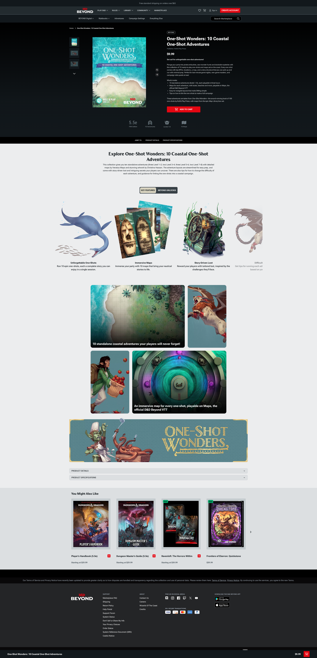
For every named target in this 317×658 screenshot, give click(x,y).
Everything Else (156, 18)
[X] (190, 598)
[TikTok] (202, 598)
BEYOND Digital (85, 18)
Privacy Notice (233, 580)
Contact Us (144, 598)
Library (127, 10)
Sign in (214, 10)
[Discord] (166, 598)
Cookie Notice (108, 636)
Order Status (108, 628)
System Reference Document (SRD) (117, 632)
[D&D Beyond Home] (85, 10)
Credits (142, 609)
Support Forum (109, 613)
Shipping (106, 602)
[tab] (148, 190)
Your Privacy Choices (111, 624)
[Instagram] (172, 598)
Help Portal (107, 609)
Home (71, 28)
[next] (74, 73)
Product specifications (172, 140)
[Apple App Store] (222, 605)
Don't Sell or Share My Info (113, 621)
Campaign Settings (137, 18)
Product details (152, 140)
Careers (143, 602)
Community (142, 10)
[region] (74, 53)
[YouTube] (196, 598)
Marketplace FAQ (110, 598)
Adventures (119, 18)
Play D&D (101, 10)
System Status (109, 617)
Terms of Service (219, 580)
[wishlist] (199, 10)
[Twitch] (184, 598)
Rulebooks (103, 18)
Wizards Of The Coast (148, 605)
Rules (115, 10)
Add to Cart (186, 109)
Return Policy (108, 605)
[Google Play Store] (222, 599)
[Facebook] (178, 598)
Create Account (230, 10)
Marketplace (160, 10)
